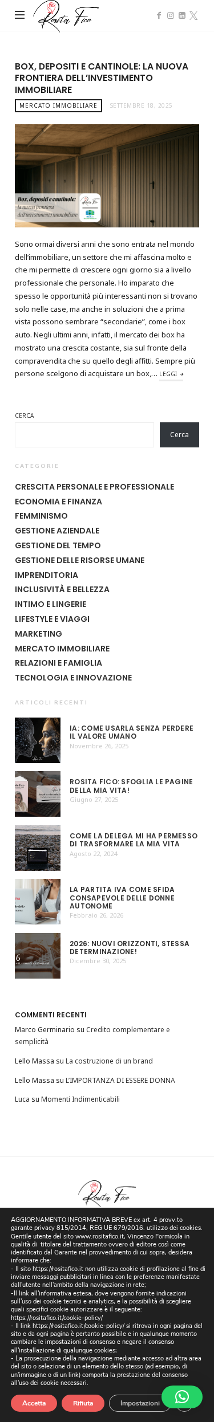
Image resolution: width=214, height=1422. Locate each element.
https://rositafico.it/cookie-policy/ (57, 1317)
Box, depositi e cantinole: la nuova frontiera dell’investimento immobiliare (101, 78)
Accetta (34, 1403)
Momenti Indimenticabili (80, 1099)
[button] (182, 1397)
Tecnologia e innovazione (73, 677)
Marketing (38, 633)
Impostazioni (140, 1403)
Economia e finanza (58, 501)
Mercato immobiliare (58, 105)
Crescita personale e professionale (94, 486)
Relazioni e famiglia (58, 663)
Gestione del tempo (58, 545)
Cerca (24, 415)
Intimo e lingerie (50, 604)
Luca (22, 1099)
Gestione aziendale (57, 530)
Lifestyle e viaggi (52, 619)
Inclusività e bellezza (62, 589)
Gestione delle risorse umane (79, 560)
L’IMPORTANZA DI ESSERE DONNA (120, 1080)
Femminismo (41, 515)
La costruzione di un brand (109, 1061)
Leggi (168, 374)
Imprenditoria (46, 575)
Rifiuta (83, 1403)
